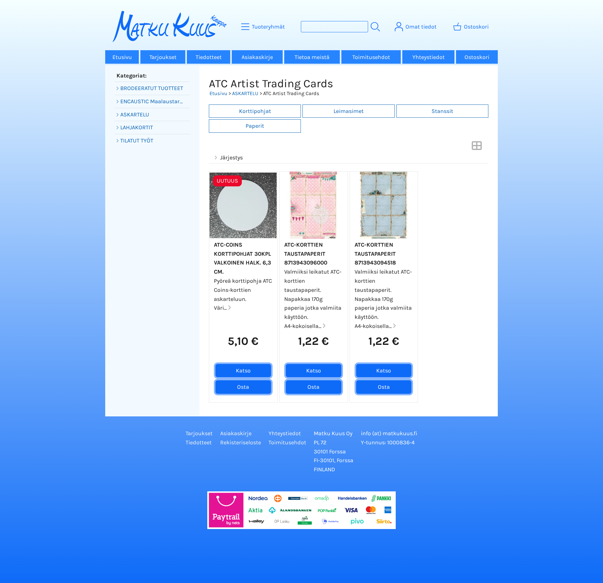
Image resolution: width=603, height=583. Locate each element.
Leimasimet (349, 111)
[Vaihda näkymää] (477, 147)
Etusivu (122, 57)
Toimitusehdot (371, 57)
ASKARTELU (245, 93)
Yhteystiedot (428, 57)
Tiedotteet (209, 57)
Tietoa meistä (312, 57)
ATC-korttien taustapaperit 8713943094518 (375, 253)
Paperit (255, 125)
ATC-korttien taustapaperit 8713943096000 (305, 253)
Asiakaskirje (257, 57)
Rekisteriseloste (240, 442)
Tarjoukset (163, 57)
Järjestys (231, 157)
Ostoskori (476, 57)
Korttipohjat (255, 111)
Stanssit (442, 111)
